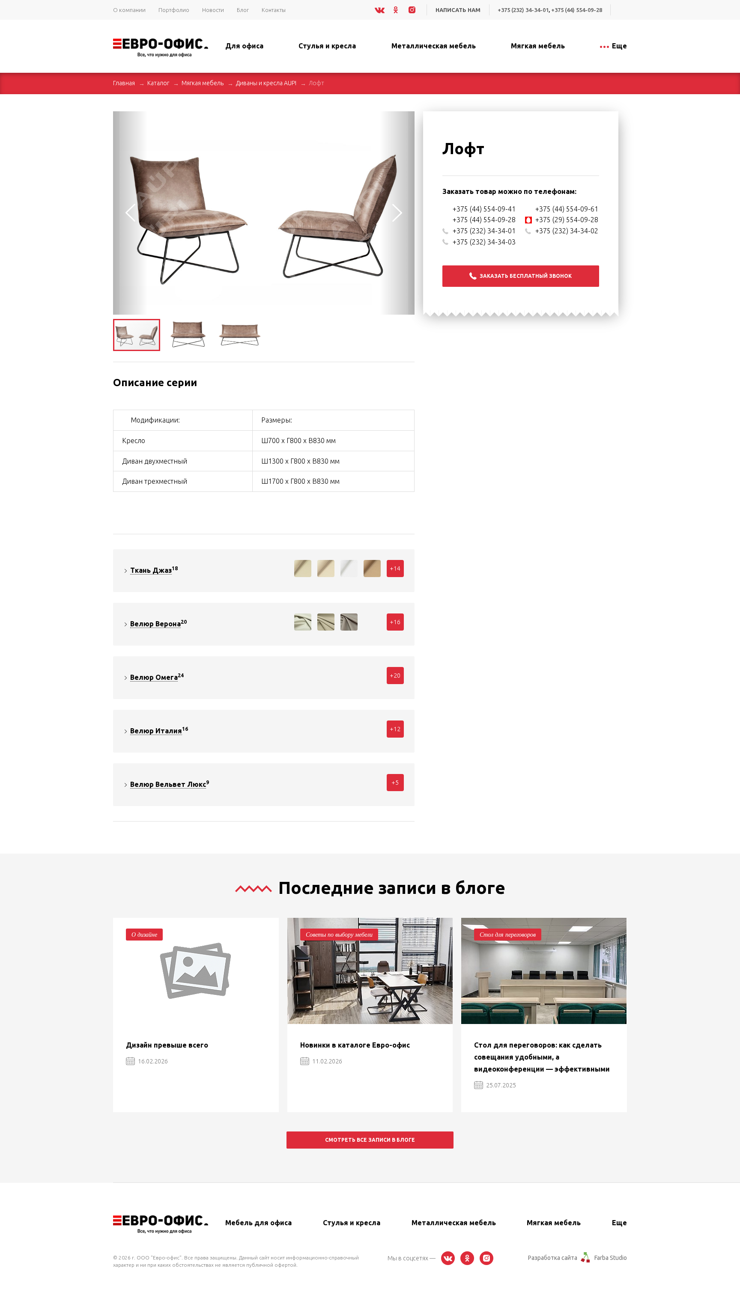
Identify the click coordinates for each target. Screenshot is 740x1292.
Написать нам (458, 10)
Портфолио (173, 10)
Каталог (158, 83)
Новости (213, 10)
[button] (407, 119)
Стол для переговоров (508, 934)
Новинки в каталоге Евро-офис (355, 1045)
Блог (243, 10)
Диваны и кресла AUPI (266, 83)
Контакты (274, 10)
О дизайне (144, 934)
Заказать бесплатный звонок (526, 276)
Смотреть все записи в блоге (370, 1140)
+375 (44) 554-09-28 (576, 10)
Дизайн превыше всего (167, 1045)
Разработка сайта (552, 1257)
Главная (124, 83)
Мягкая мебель (203, 83)
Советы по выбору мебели (339, 934)
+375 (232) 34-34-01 (523, 10)
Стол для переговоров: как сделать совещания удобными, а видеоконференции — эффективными (542, 1057)
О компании (129, 10)
